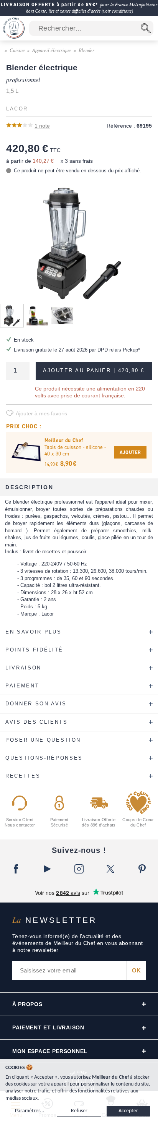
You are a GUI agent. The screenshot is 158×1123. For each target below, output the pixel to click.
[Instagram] (79, 869)
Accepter (128, 1111)
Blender (86, 50)
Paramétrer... (29, 1111)
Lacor (17, 109)
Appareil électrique (51, 50)
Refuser (79, 1111)
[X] (110, 869)
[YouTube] (47, 869)
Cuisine (17, 50)
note (42, 126)
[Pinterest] (142, 869)
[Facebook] (15, 869)
